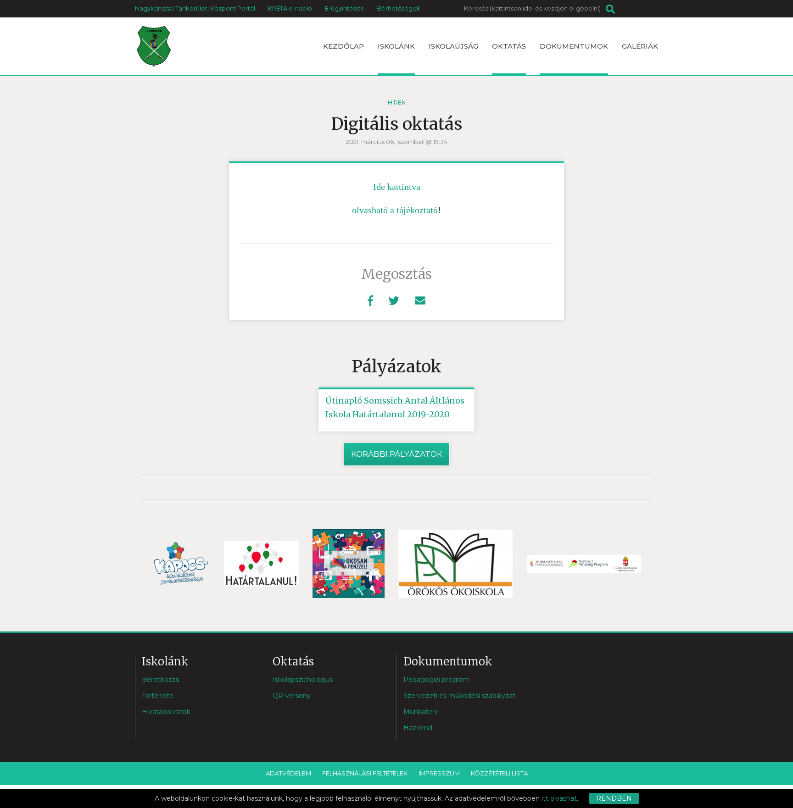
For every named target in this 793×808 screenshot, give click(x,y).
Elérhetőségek (398, 8)
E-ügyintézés (344, 8)
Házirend (417, 728)
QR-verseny (292, 696)
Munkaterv (420, 712)
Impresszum (439, 773)
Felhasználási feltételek (365, 773)
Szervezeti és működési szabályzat (459, 696)
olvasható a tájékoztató (395, 210)
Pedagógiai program (436, 679)
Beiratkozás (160, 679)
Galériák (640, 46)
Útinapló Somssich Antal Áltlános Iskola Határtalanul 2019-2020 (394, 407)
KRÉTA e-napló (290, 8)
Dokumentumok (574, 46)
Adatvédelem (288, 773)
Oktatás (509, 46)
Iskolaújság (453, 46)
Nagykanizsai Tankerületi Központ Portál (195, 8)
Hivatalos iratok (166, 712)
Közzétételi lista (499, 773)
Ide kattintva (396, 187)
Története (157, 696)
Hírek (397, 102)
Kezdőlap (343, 46)
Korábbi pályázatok (396, 454)
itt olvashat (559, 798)
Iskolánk (396, 46)
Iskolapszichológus (303, 679)
